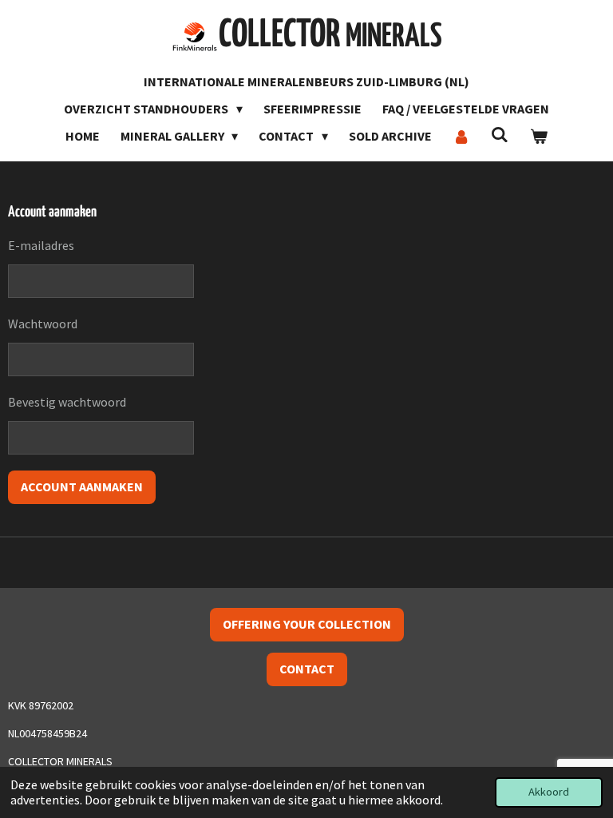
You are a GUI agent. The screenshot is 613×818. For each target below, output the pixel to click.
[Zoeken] (500, 134)
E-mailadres (41, 245)
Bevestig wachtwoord (67, 402)
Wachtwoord (42, 324)
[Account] (461, 135)
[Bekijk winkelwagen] (539, 135)
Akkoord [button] (548, 791)
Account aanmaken (82, 486)
